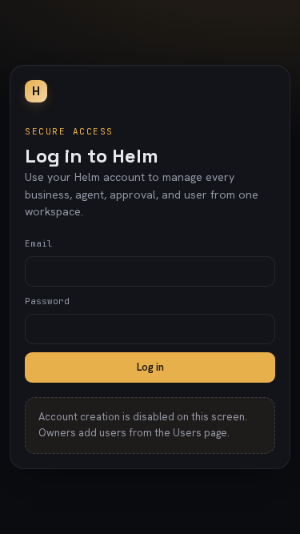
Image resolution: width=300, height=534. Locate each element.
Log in (150, 367)
